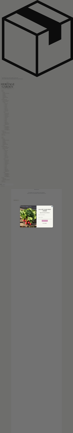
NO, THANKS (45, 223)
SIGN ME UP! (44, 220)
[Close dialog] (52, 206)
